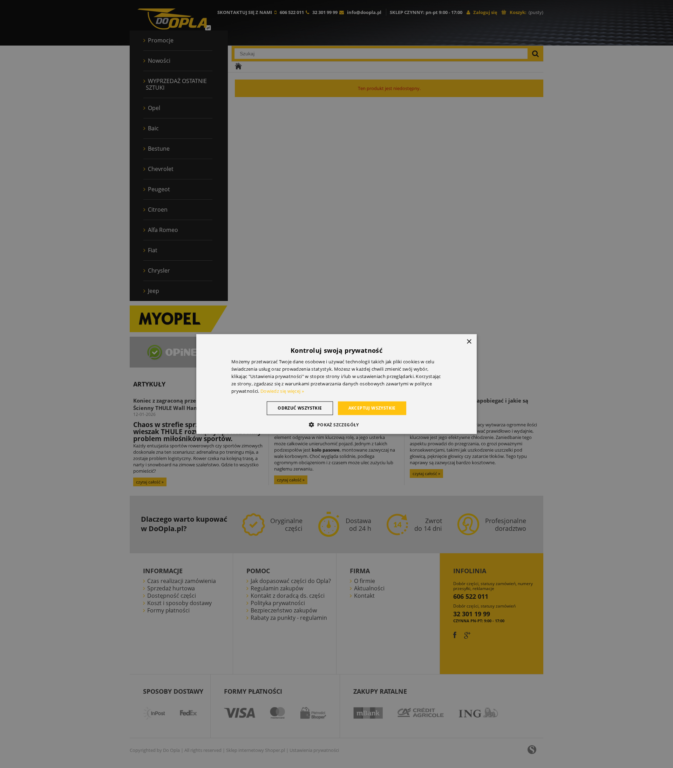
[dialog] (336, 384)
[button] (336, 424)
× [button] (468, 341)
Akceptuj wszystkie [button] (372, 408)
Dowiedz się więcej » (282, 391)
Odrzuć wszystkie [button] (300, 408)
